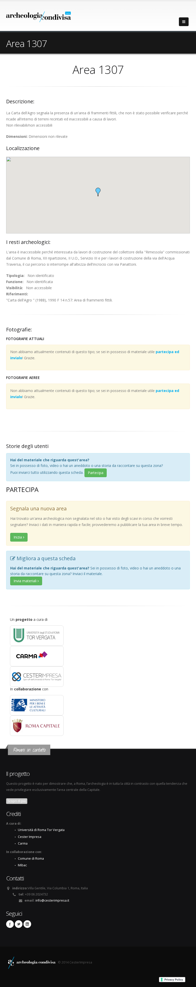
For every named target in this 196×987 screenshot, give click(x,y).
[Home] (38, 15)
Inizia (18, 537)
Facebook (10, 924)
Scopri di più (17, 801)
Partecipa (95, 472)
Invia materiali (26, 580)
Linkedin (27, 924)
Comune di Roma (31, 858)
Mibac (22, 865)
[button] (98, 192)
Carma (23, 843)
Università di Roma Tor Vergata (41, 830)
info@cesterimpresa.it (52, 900)
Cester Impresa (29, 837)
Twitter (18, 924)
